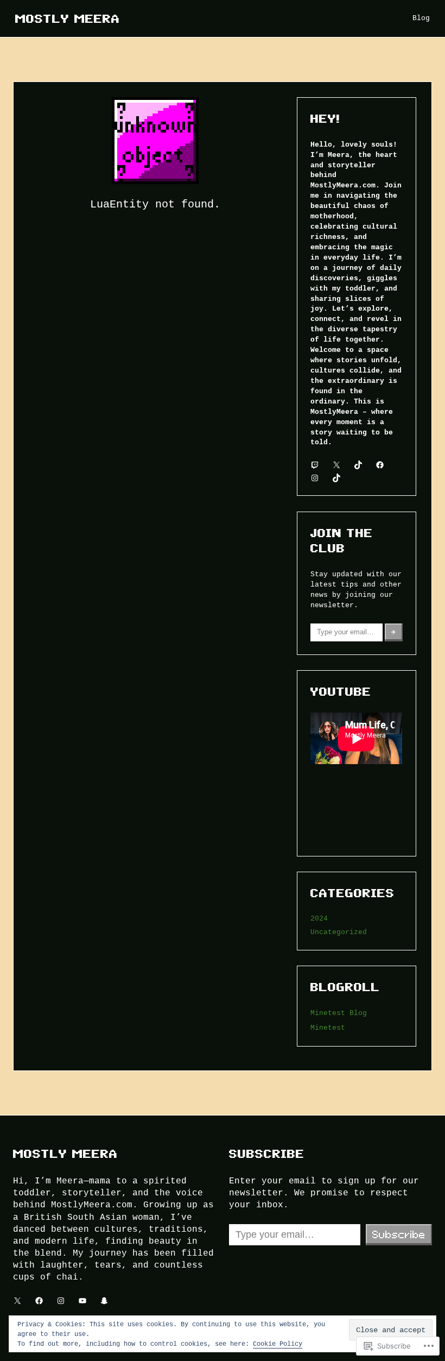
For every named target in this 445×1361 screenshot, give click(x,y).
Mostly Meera (67, 18)
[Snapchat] (104, 1300)
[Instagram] (314, 478)
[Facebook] (380, 465)
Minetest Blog (338, 1013)
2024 (319, 918)
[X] (336, 465)
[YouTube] (82, 1300)
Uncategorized (338, 932)
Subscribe (398, 1234)
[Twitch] (314, 465)
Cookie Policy (277, 1343)
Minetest (327, 1027)
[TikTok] (358, 465)
